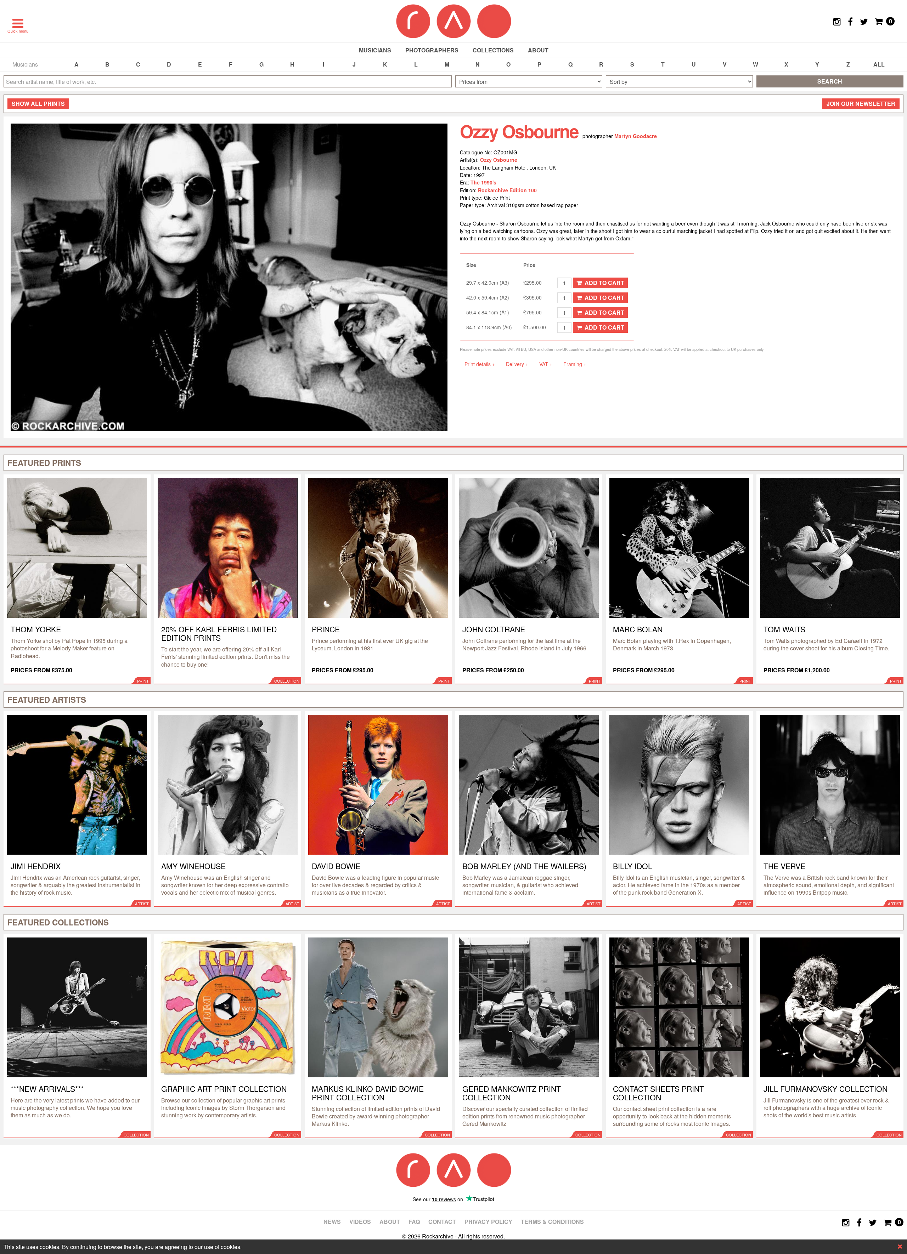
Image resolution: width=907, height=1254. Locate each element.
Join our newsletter (861, 103)
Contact (442, 1222)
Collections (493, 50)
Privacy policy (488, 1222)
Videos (360, 1222)
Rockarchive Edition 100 (507, 190)
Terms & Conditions (552, 1222)
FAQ (414, 1222)
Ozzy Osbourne (498, 159)
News (332, 1222)
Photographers (431, 50)
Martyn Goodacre (635, 135)
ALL (879, 64)
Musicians (375, 50)
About (538, 50)
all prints (38, 103)
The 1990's (483, 182)
